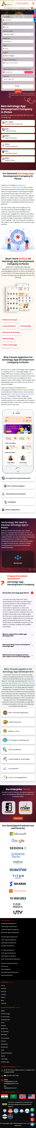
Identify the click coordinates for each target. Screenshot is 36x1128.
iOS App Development (8, 946)
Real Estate (4, 1044)
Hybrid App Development (8, 943)
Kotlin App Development (8, 953)
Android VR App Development (10, 929)
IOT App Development (8, 950)
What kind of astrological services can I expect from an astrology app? (16, 656)
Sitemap (3, 1003)
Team (5, 46)
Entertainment (5, 1020)
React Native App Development (10, 959)
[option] (18, 559)
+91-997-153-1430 (12, 1076)
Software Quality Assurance (9, 963)
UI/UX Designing (6, 969)
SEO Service (4, 966)
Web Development (7, 975)
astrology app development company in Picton (13, 186)
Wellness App (5, 1062)
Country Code (8, 31)
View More (18, 818)
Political (3, 1041)
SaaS (2, 1050)
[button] (32, 1124)
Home (3, 985)
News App (4, 1034)
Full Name (6, 17)
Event (2, 1023)
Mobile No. (6, 38)
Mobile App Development (8, 923)
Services (3, 991)
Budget (5, 53)
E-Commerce (5, 1017)
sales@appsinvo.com (24, 8)
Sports (3, 1056)
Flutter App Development (8, 940)
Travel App (4, 1059)
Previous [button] (30, 569)
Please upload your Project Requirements (17, 69)
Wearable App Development (9, 972)
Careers (3, 994)
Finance (3, 1025)
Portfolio (3, 988)
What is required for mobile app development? (14, 635)
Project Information (10, 60)
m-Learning (4, 1031)
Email (5, 24)
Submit (18, 91)
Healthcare (4, 1028)
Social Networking (6, 1053)
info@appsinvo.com (11, 8)
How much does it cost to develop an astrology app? (16, 645)
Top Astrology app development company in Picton (18, 682)
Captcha (6, 76)
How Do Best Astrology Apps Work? (15, 593)
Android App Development (9, 926)
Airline (3, 1011)
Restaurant (4, 1047)
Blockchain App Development (10, 932)
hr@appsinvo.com (10, 1088)
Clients (3, 997)
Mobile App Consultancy (8, 956)
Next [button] (34, 569)
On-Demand (5, 1038)
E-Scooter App (5, 1014)
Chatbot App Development (9, 937)
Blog (2, 1000)
